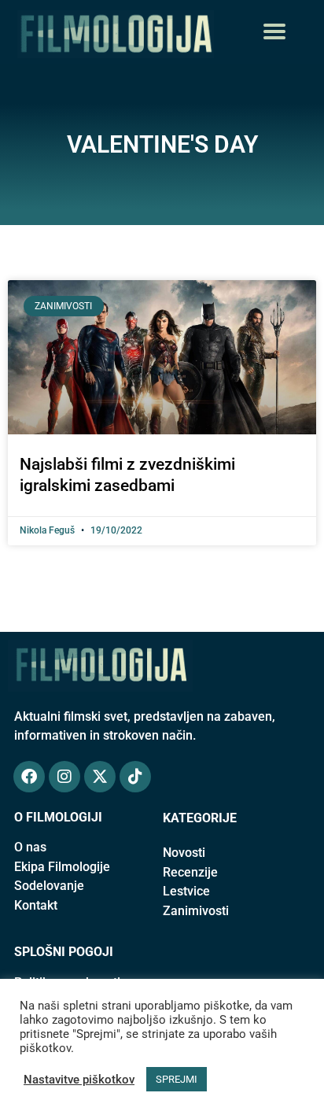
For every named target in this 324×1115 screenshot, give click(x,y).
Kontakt (35, 905)
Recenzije (190, 872)
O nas (30, 847)
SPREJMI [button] (176, 1079)
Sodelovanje (49, 885)
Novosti (184, 852)
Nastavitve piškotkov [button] (79, 1080)
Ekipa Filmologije (62, 866)
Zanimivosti (196, 910)
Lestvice (186, 891)
